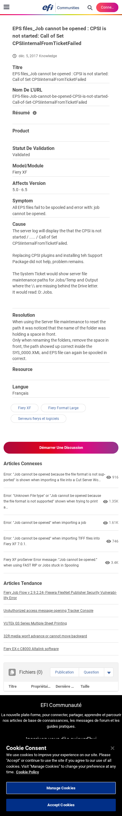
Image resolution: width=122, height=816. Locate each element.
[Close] (112, 748)
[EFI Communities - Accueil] (61, 7)
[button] (64, 672)
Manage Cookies (61, 788)
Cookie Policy (27, 772)
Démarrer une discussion (61, 447)
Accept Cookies (61, 805)
